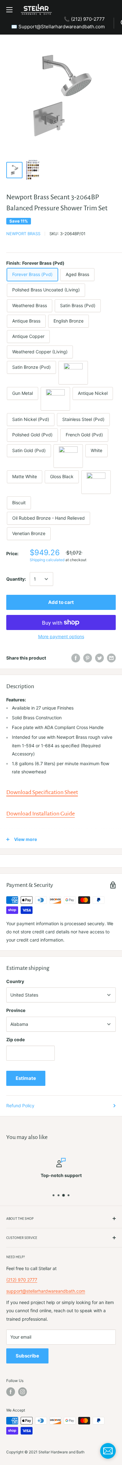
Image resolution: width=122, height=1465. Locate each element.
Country (15, 981)
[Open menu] (9, 9)
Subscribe (27, 1356)
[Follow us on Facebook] (10, 1391)
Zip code (15, 1039)
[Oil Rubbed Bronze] (73, 372)
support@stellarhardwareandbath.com (45, 1291)
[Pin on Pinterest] (87, 658)
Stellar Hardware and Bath (61, 1452)
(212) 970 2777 (21, 1279)
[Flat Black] (96, 482)
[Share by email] (111, 658)
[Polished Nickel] (55, 399)
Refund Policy (20, 1105)
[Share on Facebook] (75, 658)
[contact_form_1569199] (108, 1451)
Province (15, 1010)
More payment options (61, 636)
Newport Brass (23, 233)
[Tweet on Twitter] (99, 658)
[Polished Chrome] (68, 456)
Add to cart (61, 602)
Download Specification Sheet (42, 792)
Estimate (26, 1078)
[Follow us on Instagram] (22, 1391)
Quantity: (16, 579)
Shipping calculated (47, 559)
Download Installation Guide (40, 813)
